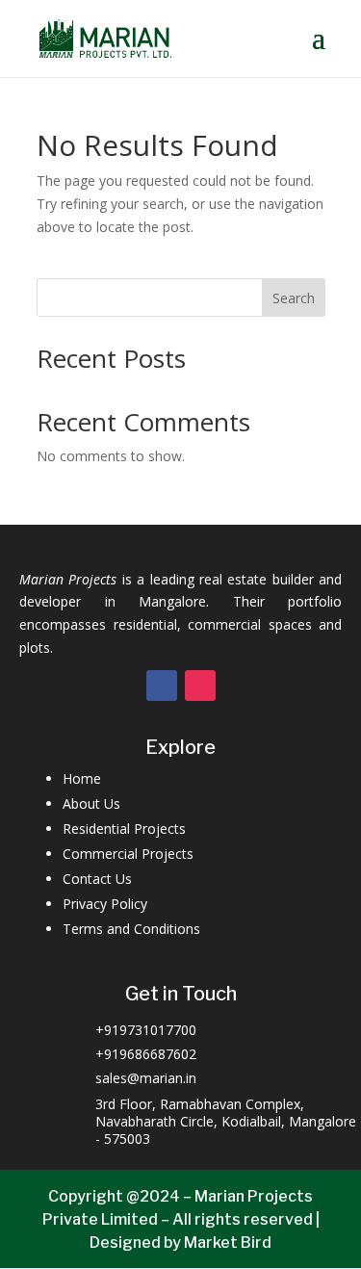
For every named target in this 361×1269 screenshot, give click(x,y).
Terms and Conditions (131, 928)
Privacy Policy (105, 903)
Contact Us (97, 878)
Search (293, 298)
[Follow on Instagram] (200, 685)
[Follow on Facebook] (161, 685)
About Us (91, 803)
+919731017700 (145, 1030)
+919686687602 (145, 1054)
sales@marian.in (145, 1078)
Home (82, 778)
